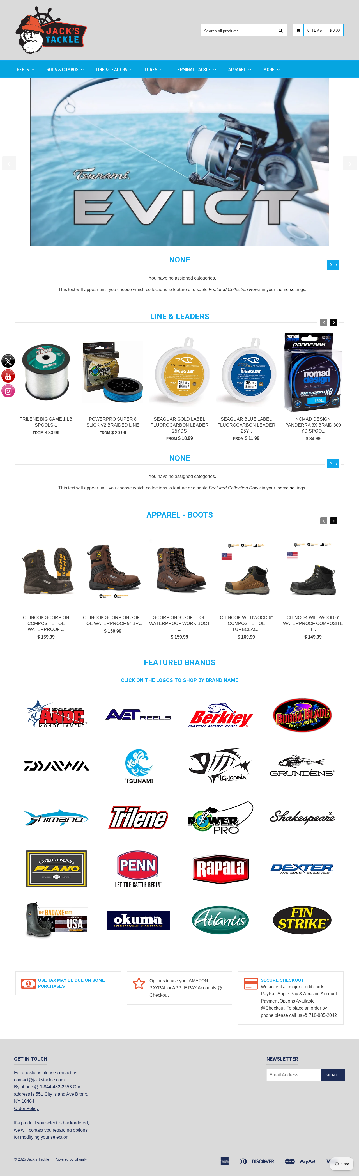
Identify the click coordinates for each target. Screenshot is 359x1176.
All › (333, 264)
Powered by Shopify (70, 1159)
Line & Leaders (112, 69)
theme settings (290, 289)
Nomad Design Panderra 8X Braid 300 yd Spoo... (313, 425)
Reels (23, 69)
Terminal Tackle (193, 69)
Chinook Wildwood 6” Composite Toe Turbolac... (246, 623)
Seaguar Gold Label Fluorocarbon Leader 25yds (180, 425)
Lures (151, 69)
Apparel (237, 69)
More (269, 69)
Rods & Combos (63, 69)
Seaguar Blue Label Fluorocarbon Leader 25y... (246, 425)
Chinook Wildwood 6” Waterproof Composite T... (313, 623)
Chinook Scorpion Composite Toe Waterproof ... (46, 623)
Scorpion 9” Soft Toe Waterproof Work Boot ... (179, 623)
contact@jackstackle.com (39, 1079)
